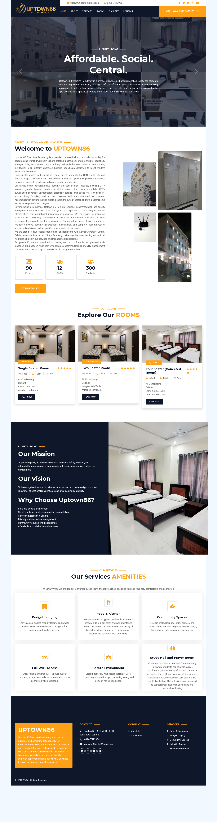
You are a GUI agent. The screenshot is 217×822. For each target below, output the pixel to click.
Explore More (30, 325)
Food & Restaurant (179, 767)
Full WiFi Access (178, 780)
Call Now (27, 433)
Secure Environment (180, 785)
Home (63, 11)
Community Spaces (179, 776)
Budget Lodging (177, 772)
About (74, 11)
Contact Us (136, 772)
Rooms (101, 11)
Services (87, 11)
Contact (128, 11)
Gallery (114, 11)
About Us (135, 767)
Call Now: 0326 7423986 (180, 11)
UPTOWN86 (22, 816)
